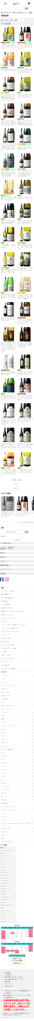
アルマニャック (5, 682)
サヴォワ (3, 739)
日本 (2, 796)
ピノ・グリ (3, 916)
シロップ (3, 835)
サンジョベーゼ (4, 872)
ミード (2, 702)
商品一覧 (2, 553)
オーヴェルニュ (5, 746)
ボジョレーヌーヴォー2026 (7, 658)
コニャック (3, 678)
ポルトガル (3, 769)
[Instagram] (7, 580)
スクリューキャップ (5, 569)
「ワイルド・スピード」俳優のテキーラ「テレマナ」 (14, 624)
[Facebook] (2, 580)
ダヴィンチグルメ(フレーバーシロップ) (10, 631)
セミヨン (3, 913)
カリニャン (3, 864)
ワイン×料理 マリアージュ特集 (8, 648)
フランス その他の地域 (7, 749)
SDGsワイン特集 (5, 655)
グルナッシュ (4, 867)
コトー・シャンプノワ (6, 709)
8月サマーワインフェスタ (7, 705)
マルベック (3, 869)
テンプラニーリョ (5, 877)
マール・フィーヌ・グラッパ (8, 685)
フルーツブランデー (6, 692)
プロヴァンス (4, 742)
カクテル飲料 (4, 699)
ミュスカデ (3, 921)
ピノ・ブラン (4, 919)
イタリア (3, 759)
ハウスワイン (4, 621)
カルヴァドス (4, 688)
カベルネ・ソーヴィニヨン (7, 850)
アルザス (3, 729)
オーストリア (4, 756)
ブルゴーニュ (4, 712)
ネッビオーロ (4, 875)
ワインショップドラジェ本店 (20, 995)
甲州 (2, 908)
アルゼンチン (4, 783)
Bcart (20, 1015)
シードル (3, 813)
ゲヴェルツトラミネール (6, 905)
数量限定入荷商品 (4, 565)
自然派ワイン (3, 557)
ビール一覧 (3, 831)
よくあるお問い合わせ (5, 543)
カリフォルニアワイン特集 (7, 645)
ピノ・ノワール (4, 856)
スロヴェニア (4, 762)
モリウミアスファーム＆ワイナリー (9, 618)
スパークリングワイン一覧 (7, 806)
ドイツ (2, 752)
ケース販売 (3, 651)
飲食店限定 (3, 573)
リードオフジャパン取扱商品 (8, 668)
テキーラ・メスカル (6, 828)
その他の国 (3, 800)
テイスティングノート (6, 661)
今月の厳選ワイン (5, 601)
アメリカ (3, 776)
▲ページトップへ (6, 1017)
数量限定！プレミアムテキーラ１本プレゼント (12, 611)
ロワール (3, 732)
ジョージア (3, 773)
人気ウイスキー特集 (6, 638)
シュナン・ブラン (5, 910)
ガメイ (2, 858)
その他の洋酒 (4, 803)
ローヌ (2, 722)
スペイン (3, 766)
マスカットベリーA (5, 888)
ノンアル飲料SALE (5, 604)
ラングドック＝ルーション (7, 725)
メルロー (3, 853)
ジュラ (2, 736)
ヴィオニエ (3, 902)
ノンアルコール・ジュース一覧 (8, 810)
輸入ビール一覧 (5, 641)
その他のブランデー (6, 695)
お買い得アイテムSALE (6, 608)
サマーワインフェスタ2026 (7, 591)
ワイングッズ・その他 (6, 842)
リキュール (3, 816)
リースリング (4, 899)
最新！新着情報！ (5, 594)
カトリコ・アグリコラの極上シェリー (10, 628)
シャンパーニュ (5, 675)
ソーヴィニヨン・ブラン (6, 897)
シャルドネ (3, 894)
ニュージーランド (5, 789)
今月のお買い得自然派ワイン (8, 597)
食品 (2, 838)
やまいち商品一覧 (5, 665)
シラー (2, 861)
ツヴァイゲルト (4, 883)
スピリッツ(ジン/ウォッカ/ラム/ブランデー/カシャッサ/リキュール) (15, 824)
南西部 (2, 719)
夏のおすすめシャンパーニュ (8, 614)
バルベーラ (3, 886)
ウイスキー (3, 820)
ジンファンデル (4, 880)
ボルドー (3, 715)
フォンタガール (5, 635)
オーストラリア (5, 786)
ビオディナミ (3, 561)
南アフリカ (3, 793)
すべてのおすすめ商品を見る (27, 522)
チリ (2, 779)
